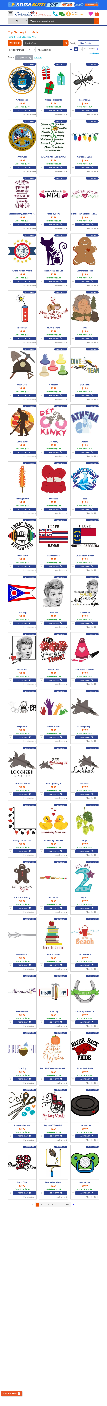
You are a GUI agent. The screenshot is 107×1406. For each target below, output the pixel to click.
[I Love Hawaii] (53, 536)
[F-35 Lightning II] (85, 707)
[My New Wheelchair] (53, 1106)
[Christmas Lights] (85, 137)
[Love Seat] (53, 479)
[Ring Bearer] (22, 707)
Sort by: (73, 43)
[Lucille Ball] (53, 593)
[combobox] (61, 21)
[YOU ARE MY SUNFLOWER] (53, 137)
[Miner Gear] (22, 365)
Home (10, 37)
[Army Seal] (22, 137)
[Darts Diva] (22, 1163)
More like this (28, 114)
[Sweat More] (22, 536)
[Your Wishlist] (90, 13)
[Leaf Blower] (22, 422)
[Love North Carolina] (85, 536)
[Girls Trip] (22, 1049)
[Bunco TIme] (53, 650)
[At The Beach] (85, 935)
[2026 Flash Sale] (53, 5)
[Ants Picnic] (53, 878)
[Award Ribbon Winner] (22, 251)
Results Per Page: (16, 50)
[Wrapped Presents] (53, 80)
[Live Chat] (62, 13)
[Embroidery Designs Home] (33, 14)
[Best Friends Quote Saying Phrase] (22, 194)
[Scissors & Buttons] (22, 1106)
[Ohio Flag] (22, 593)
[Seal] (85, 479)
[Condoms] (53, 365)
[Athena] (85, 422)
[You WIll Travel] (53, 308)
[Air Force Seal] (22, 80)
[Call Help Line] (55, 13)
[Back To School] (53, 935)
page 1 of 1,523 (89, 49)
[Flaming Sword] (22, 479)
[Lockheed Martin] (22, 764)
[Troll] (85, 308)
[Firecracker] (22, 308)
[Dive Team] (85, 365)
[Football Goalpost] (53, 1163)
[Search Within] (66, 43)
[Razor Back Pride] (85, 1049)
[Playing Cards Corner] (22, 821)
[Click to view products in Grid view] (76, 49)
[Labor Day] (53, 992)
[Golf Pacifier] (85, 1163)
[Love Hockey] (85, 1106)
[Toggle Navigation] (10, 13)
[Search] (96, 21)
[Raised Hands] (53, 707)
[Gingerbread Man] (85, 251)
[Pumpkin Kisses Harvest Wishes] (53, 1049)
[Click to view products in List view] (71, 49)
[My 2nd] (85, 878)
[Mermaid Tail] (22, 992)
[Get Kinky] (53, 422)
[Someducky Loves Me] (53, 821)
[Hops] (85, 821)
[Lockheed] (85, 764)
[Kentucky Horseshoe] (85, 992)
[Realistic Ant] (85, 80)
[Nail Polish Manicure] (85, 650)
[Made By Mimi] (53, 194)
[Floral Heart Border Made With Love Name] (85, 194)
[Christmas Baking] (22, 878)
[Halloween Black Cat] (53, 251)
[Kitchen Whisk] (22, 935)
